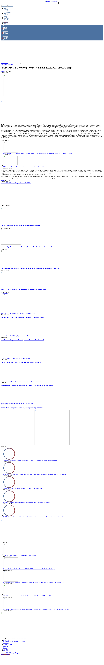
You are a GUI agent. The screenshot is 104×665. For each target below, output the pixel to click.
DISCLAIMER (6, 640)
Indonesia (23, 638)
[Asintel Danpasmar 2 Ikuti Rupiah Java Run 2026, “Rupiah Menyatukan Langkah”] (9, 487)
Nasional (6, 13)
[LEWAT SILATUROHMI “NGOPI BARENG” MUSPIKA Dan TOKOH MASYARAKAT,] (11, 286)
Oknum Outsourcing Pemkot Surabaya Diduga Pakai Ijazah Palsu (22, 407)
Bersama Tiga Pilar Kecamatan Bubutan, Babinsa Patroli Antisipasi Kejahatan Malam (28, 247)
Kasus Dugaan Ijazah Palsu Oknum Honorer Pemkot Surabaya (21, 362)
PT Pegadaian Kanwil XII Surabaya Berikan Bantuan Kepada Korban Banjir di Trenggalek (26, 166)
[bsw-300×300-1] (11, 540)
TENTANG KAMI (7, 644)
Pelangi (5, 28)
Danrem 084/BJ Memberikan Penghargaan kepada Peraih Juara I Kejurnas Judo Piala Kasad (30, 268)
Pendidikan (10, 64)
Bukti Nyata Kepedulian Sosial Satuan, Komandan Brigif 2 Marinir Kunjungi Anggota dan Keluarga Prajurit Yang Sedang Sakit (35, 474)
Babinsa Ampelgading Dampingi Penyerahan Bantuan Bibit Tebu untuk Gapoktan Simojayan (26, 502)
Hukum (5, 8)
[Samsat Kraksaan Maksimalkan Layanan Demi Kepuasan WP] (12, 222)
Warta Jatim (7, 11)
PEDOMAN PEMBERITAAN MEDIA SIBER (14, 641)
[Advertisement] (52, 52)
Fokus (5, 16)
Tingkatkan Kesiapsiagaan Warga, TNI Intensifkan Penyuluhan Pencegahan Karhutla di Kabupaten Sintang (30, 460)
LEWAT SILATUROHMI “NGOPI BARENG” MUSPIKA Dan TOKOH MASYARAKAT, (26, 289)
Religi (4, 32)
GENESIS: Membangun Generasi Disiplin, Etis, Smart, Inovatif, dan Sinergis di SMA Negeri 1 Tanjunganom (30, 595)
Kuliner (5, 27)
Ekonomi (6, 14)
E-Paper (5, 33)
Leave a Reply (4, 293)
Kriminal (6, 9)
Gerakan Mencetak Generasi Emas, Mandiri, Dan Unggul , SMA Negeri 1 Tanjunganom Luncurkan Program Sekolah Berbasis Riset (36, 609)
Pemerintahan (7, 12)
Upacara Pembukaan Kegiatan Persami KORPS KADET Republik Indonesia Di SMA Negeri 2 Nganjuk (29, 569)
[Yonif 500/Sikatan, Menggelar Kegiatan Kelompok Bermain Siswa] (11, 554)
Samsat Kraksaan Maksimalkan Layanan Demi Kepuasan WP (20, 225)
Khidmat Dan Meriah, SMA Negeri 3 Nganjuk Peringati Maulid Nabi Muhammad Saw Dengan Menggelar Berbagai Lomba (33, 582)
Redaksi (3, 71)
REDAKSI (5, 643)
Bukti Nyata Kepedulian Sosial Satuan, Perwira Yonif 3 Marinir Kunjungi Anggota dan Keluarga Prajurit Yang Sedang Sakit (34, 516)
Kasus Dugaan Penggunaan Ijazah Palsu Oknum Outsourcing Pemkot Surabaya (27, 385)
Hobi (4, 26)
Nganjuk (5, 64)
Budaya (5, 31)
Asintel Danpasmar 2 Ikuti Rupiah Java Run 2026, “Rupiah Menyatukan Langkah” (23, 488)
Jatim (6, 63)
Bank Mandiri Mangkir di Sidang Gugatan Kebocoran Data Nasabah (22, 340)
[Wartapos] (51, 1)
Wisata (5, 29)
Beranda (3, 63)
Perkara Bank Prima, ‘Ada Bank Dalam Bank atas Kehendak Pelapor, (23, 317)
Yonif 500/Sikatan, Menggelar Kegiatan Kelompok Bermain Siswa (19, 555)
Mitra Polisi (6, 18)
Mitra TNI (6, 19)
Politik (5, 17)
